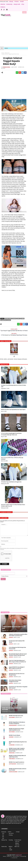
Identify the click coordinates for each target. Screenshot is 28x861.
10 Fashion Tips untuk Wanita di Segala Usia (11, 481)
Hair (3, 835)
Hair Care (17, 841)
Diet (10, 848)
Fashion (17, 1)
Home (2, 52)
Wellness (3, 7)
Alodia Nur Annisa (13, 771)
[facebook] (25, 72)
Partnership (23, 856)
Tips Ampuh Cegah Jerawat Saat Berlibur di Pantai (14, 329)
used (9, 320)
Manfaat (3, 4)
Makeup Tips (4, 840)
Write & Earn (16, 856)
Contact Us (14, 857)
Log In (24, 12)
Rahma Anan (12, 752)
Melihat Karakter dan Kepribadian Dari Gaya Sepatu (13, 409)
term (22, 318)
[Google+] (4, 9)
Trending (3, 320)
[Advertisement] (14, 31)
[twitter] (22, 72)
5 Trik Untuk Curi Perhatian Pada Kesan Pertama (14, 334)
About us (9, 856)
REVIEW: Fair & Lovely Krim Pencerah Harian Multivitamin (11, 708)
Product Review (18, 840)
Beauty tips (3, 831)
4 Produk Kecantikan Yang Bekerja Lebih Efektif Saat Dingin (14, 627)
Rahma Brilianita (13, 725)
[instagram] (7, 9)
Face (3, 833)
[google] (20, 72)
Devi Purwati (12, 717)
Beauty (11, 1)
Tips (23, 4)
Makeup (17, 843)
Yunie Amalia (12, 758)
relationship (9, 4)
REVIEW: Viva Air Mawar (14, 735)
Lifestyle (17, 831)
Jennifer (4, 630)
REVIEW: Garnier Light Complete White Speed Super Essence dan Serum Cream (17, 750)
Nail (3, 836)
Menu (6, 48)
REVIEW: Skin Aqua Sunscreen (16, 715)
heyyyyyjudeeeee (12, 763)
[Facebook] (1, 9)
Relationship (4, 846)
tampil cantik (17, 4)
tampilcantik (18, 854)
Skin (3, 838)
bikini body (8, 318)
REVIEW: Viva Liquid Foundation (16, 762)
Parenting (11, 840)
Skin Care (17, 844)
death (14, 318)
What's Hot (7, 52)
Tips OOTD (11, 833)
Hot (19, 318)
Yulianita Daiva (6, 67)
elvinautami (5, 711)
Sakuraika (11, 737)
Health (22, 1)
